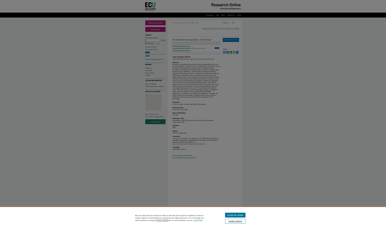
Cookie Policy (198, 220)
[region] (193, 218)
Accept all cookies (235, 215)
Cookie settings (161, 220)
